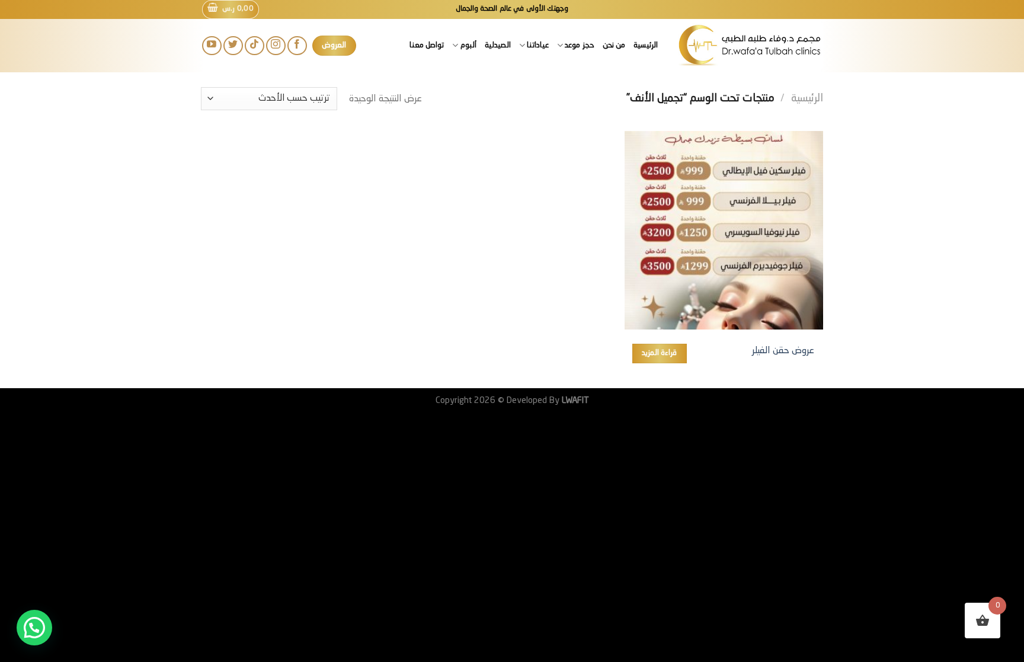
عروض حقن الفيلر (783, 351)
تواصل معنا (426, 45)
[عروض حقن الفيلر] (724, 230)
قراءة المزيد (659, 353)
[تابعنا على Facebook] (297, 46)
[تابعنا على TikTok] (254, 46)
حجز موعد (579, 45)
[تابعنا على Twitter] (233, 46)
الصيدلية (498, 45)
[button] (34, 627)
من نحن (614, 45)
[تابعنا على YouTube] (212, 46)
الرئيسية (645, 45)
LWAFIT (574, 400)
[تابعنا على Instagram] (276, 46)
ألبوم (468, 45)
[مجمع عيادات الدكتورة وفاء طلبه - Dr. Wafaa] (749, 45)
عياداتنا (538, 45)
